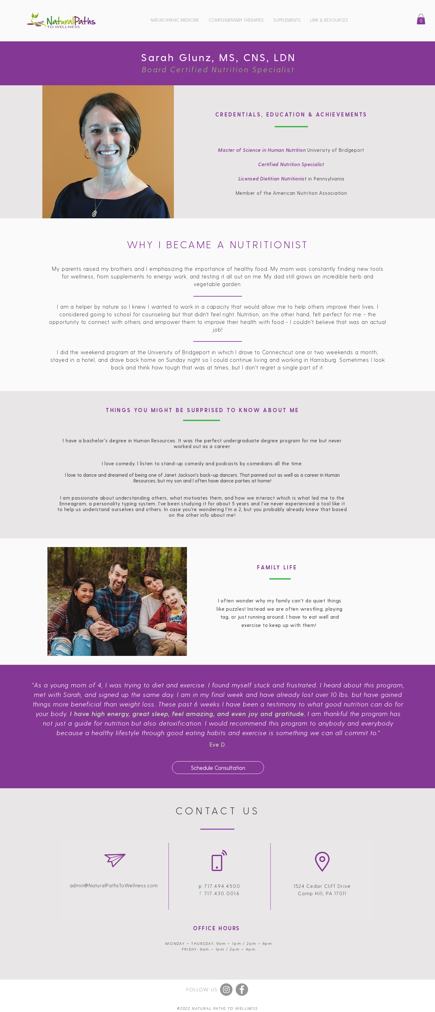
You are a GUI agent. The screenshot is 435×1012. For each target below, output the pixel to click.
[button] (175, 20)
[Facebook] (242, 989)
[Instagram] (226, 989)
